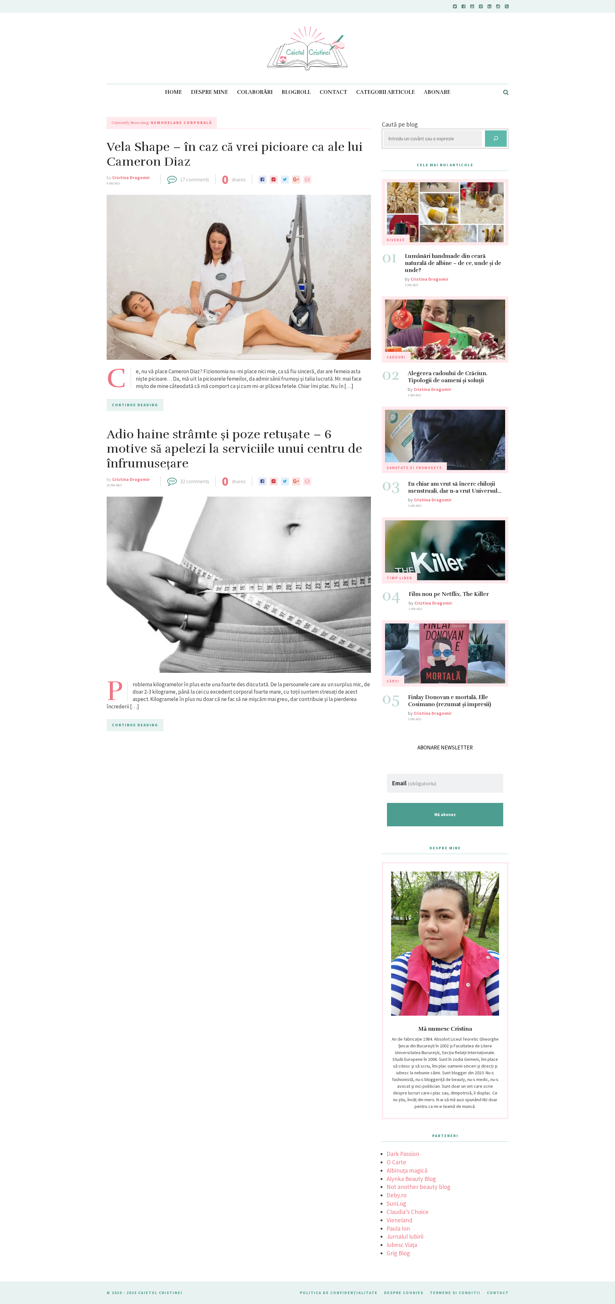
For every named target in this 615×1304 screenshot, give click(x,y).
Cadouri (396, 357)
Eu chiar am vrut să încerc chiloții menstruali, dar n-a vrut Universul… (454, 487)
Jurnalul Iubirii (405, 1236)
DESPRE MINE (209, 92)
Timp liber (399, 578)
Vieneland (400, 1220)
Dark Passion (403, 1154)
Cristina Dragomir (131, 177)
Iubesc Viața (402, 1245)
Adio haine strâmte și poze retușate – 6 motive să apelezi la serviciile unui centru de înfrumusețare (234, 449)
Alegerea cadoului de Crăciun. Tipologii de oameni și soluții (447, 377)
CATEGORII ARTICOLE (385, 92)
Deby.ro (396, 1195)
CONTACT (333, 92)
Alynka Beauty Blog (411, 1179)
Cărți (393, 681)
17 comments (194, 179)
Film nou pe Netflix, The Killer (449, 594)
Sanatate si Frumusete (414, 468)
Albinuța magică (407, 1170)
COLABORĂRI (255, 92)
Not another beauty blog (418, 1187)
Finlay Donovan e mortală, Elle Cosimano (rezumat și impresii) (449, 701)
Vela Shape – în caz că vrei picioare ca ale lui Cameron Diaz (235, 154)
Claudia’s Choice (408, 1212)
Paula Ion (398, 1228)
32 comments (194, 481)
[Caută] (496, 138)
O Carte (396, 1162)
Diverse (396, 240)
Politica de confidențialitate (339, 1292)
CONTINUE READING (135, 404)
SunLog (396, 1203)
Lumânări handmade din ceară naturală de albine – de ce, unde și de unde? (453, 263)
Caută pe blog (400, 124)
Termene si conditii (455, 1292)
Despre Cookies (403, 1292)
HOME (173, 92)
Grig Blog (398, 1253)
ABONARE (437, 92)
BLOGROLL (296, 92)
